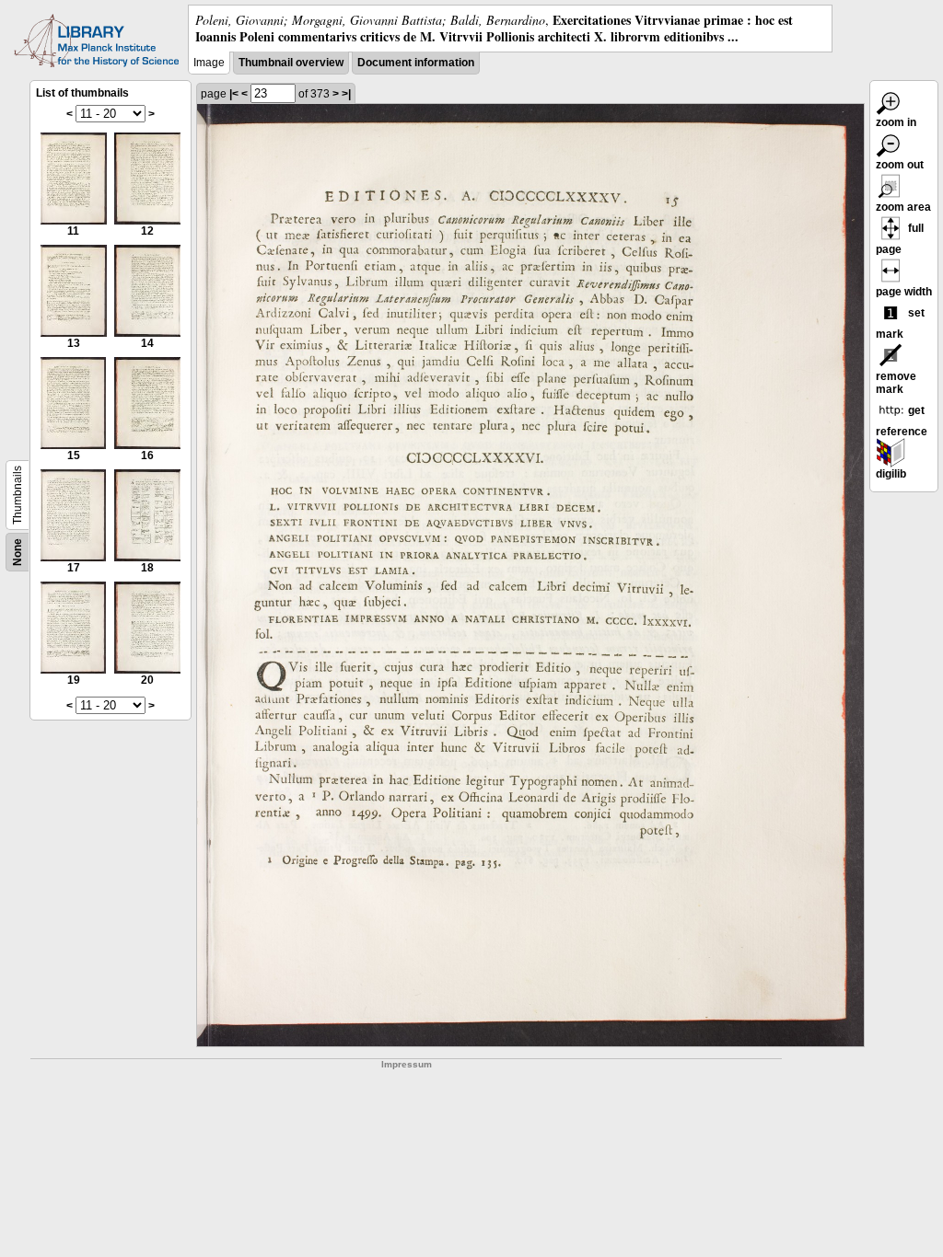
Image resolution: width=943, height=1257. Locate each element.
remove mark (896, 383)
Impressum (406, 1064)
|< (234, 93)
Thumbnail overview (291, 62)
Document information (415, 62)
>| (346, 93)
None (17, 552)
